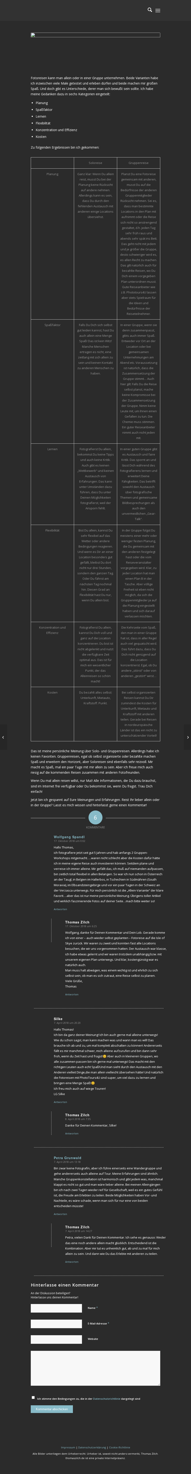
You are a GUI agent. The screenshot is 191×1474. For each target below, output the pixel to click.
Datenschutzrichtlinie (106, 1398)
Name (93, 1308)
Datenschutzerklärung (92, 1447)
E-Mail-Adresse (98, 1323)
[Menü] (157, 10)
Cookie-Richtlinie (119, 1447)
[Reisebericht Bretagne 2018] (187, 737)
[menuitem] (147, 10)
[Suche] (147, 10)
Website (93, 1339)
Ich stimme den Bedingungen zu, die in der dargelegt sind (88, 1398)
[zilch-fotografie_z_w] (66, 10)
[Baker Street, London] (3, 737)
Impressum (68, 1447)
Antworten (60, 909)
